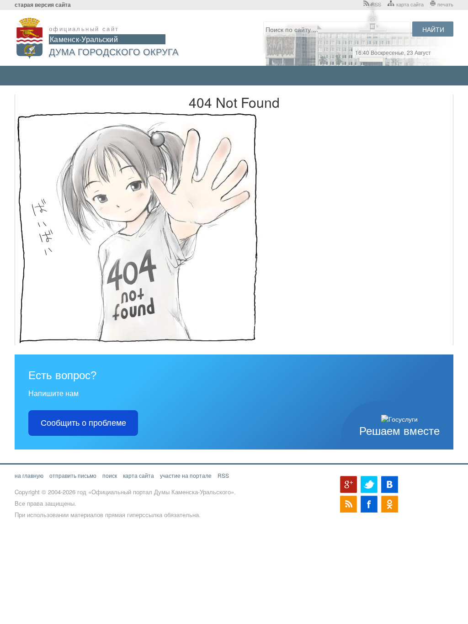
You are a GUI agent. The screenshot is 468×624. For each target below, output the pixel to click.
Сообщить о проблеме (83, 423)
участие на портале (186, 475)
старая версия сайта (43, 5)
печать (445, 4)
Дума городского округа (113, 51)
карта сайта (410, 4)
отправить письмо (72, 475)
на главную (29, 475)
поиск (109, 475)
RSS (376, 4)
